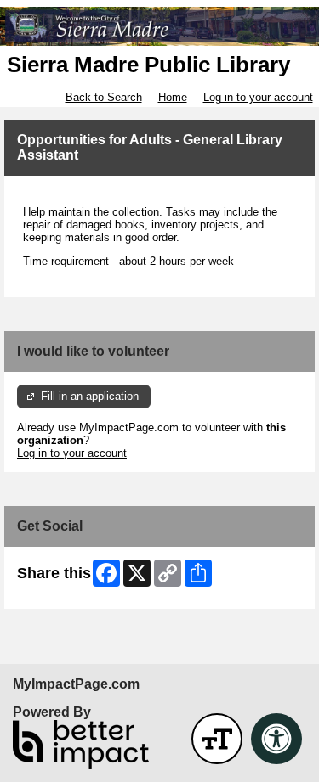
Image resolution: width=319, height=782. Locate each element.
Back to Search (104, 97)
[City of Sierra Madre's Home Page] (159, 26)
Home (172, 97)
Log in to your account (258, 97)
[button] (216, 738)
